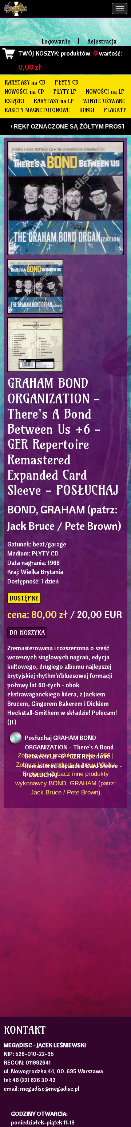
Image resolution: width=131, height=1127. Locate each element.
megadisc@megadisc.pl (49, 1088)
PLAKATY (115, 110)
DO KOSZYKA (27, 632)
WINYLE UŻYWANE (104, 101)
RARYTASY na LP (54, 101)
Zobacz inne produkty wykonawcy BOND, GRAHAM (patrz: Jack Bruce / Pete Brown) (65, 783)
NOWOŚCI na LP (105, 91)
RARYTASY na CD (25, 82)
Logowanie (56, 41)
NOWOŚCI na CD (24, 91)
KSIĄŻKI (14, 101)
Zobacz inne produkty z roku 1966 (64, 755)
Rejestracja (101, 41)
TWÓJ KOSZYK (38, 53)
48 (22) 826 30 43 (34, 1079)
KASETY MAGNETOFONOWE (37, 110)
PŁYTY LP (64, 91)
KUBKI (87, 110)
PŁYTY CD (67, 82)
